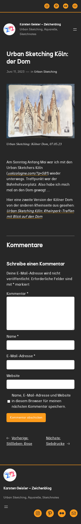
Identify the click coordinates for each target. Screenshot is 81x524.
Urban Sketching (45, 71)
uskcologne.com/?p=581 (28, 173)
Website (13, 376)
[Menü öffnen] (75, 29)
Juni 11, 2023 (15, 71)
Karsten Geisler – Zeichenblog (40, 24)
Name (12, 336)
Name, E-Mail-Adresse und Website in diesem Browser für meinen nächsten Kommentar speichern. (41, 401)
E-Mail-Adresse (20, 356)
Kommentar (17, 294)
